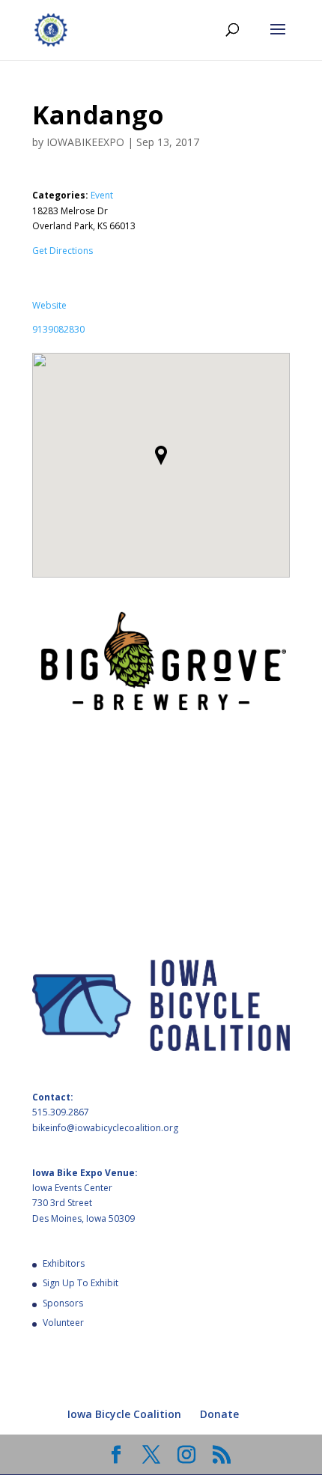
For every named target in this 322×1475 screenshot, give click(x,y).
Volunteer (63, 1322)
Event (102, 195)
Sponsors (63, 1303)
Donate (219, 1414)
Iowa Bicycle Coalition (124, 1414)
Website (49, 305)
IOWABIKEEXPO (85, 142)
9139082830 (58, 329)
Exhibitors (64, 1263)
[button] (161, 455)
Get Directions (62, 250)
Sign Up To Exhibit (80, 1282)
